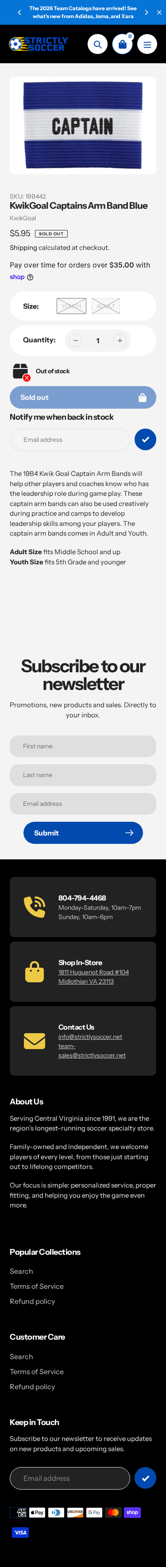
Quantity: (39, 339)
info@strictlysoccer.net (90, 1037)
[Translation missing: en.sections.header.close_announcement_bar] (159, 12)
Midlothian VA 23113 (86, 981)
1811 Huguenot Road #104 (93, 972)
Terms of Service (37, 1286)
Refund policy (32, 1301)
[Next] (146, 12)
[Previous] (19, 12)
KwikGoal (23, 218)
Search (21, 1271)
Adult (106, 306)
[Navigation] (147, 44)
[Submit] (145, 1478)
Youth (71, 306)
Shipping (23, 247)
